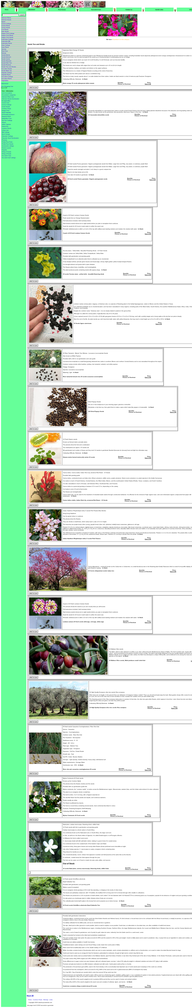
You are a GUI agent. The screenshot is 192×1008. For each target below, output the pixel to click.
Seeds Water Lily (6, 70)
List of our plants (7, 93)
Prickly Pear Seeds (7, 144)
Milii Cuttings (5, 132)
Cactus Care (5, 102)
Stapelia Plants (6, 74)
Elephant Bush (6, 116)
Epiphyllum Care (7, 118)
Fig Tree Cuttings (7, 120)
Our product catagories (9, 95)
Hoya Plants (5, 47)
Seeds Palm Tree (6, 63)
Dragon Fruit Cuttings (7, 33)
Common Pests (6, 108)
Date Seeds (5, 31)
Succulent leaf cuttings (9, 157)
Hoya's (4, 122)
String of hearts (6, 152)
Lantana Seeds (6, 128)
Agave (3, 21)
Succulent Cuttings (7, 76)
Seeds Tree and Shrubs (8, 66)
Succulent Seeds (6, 68)
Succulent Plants (6, 78)
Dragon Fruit (5, 110)
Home (30, 999)
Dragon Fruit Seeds (7, 37)
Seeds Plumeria (6, 65)
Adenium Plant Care (8, 97)
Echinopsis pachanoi (8, 114)
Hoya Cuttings (5, 45)
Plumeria (4, 140)
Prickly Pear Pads (7, 142)
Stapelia (4, 150)
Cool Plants (4, 29)
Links (51, 999)
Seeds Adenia (5, 55)
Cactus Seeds (5, 27)
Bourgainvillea (6, 100)
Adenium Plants (6, 17)
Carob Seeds (6, 106)
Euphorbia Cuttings (7, 39)
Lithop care (5, 130)
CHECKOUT (4, 83)
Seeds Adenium (6, 57)
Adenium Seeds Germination (10, 99)
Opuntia (3, 49)
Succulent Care (6, 155)
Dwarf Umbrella (6, 112)
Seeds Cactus (5, 59)
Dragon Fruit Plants (7, 35)
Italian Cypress (6, 124)
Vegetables (4, 80)
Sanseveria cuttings (8, 146)
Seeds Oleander (6, 61)
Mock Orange (6, 134)
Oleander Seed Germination (10, 138)
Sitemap (45, 999)
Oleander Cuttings (7, 136)
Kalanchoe (5, 126)
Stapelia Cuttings (6, 72)
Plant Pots (4, 51)
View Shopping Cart (7, 86)
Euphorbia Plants (6, 43)
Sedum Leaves (6, 148)
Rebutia (3, 53)
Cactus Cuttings (6, 23)
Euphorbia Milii (5, 41)
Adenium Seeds (6, 19)
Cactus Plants (5, 25)
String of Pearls (6, 153)
